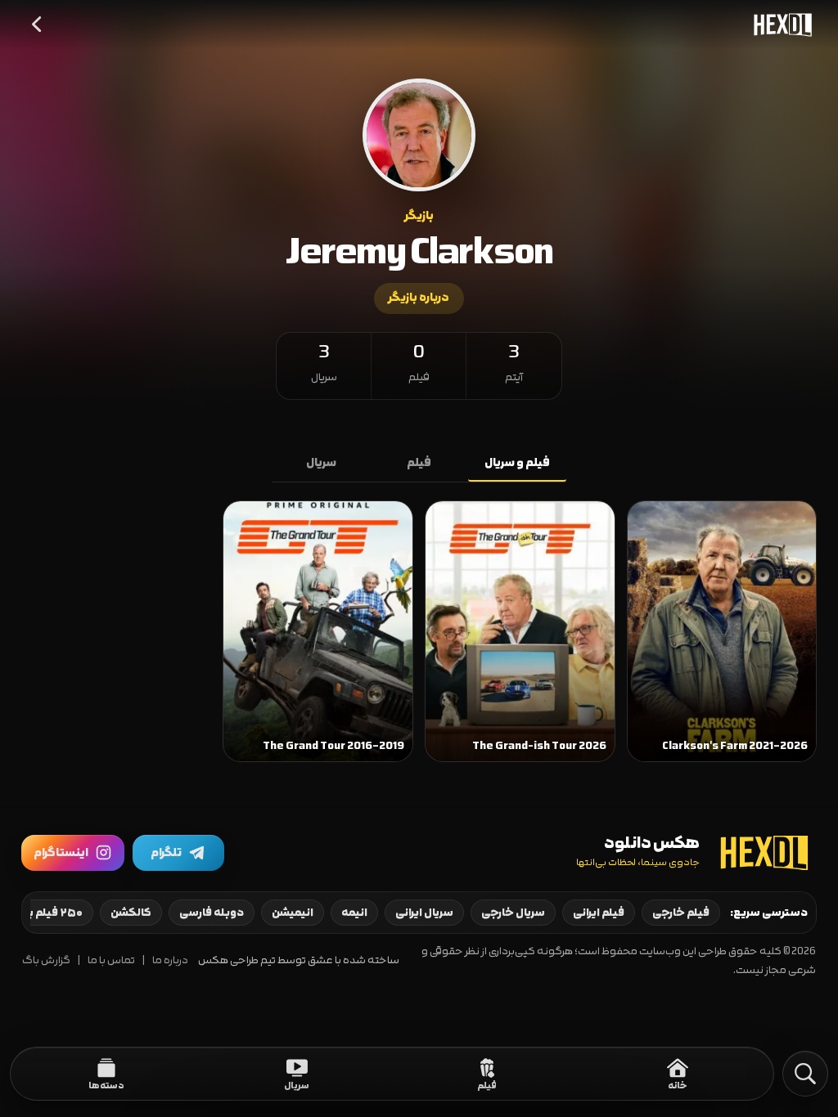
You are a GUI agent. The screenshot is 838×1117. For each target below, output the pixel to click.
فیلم (419, 462)
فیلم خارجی (681, 912)
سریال (321, 462)
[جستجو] (805, 1074)
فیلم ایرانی (598, 912)
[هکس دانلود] (779, 24)
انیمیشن (292, 912)
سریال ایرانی (424, 912)
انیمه (354, 912)
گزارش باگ (46, 960)
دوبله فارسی (211, 912)
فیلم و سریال (517, 462)
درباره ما (170, 960)
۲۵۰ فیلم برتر (50, 912)
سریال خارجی (513, 912)
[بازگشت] (37, 24)
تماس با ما (111, 960)
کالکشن (130, 912)
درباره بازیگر (419, 297)
